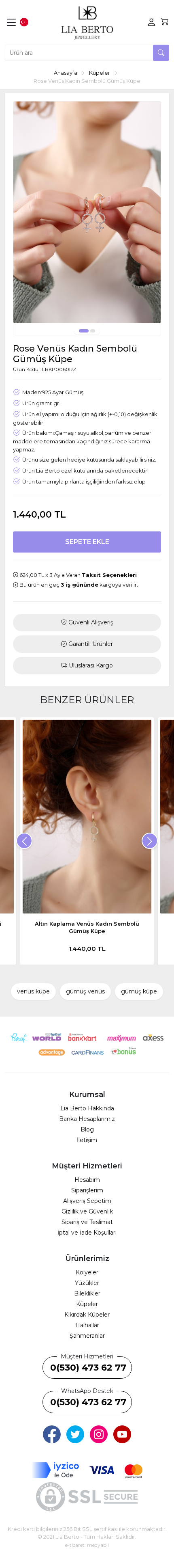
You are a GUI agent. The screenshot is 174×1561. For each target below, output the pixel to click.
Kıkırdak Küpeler (87, 1314)
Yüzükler (87, 1283)
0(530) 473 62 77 (88, 1367)
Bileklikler (87, 1293)
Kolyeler (87, 1272)
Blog (87, 1129)
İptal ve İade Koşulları (87, 1232)
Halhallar (87, 1325)
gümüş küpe (139, 991)
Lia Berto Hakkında (87, 1108)
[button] (84, 330)
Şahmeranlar (87, 1335)
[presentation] (24, 841)
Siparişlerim (87, 1190)
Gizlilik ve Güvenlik (87, 1211)
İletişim (87, 1140)
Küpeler (87, 1304)
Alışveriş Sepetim (87, 1201)
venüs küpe (33, 991)
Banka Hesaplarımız (87, 1119)
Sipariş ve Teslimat (87, 1222)
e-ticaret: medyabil (87, 1545)
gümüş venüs (85, 991)
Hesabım (87, 1179)
